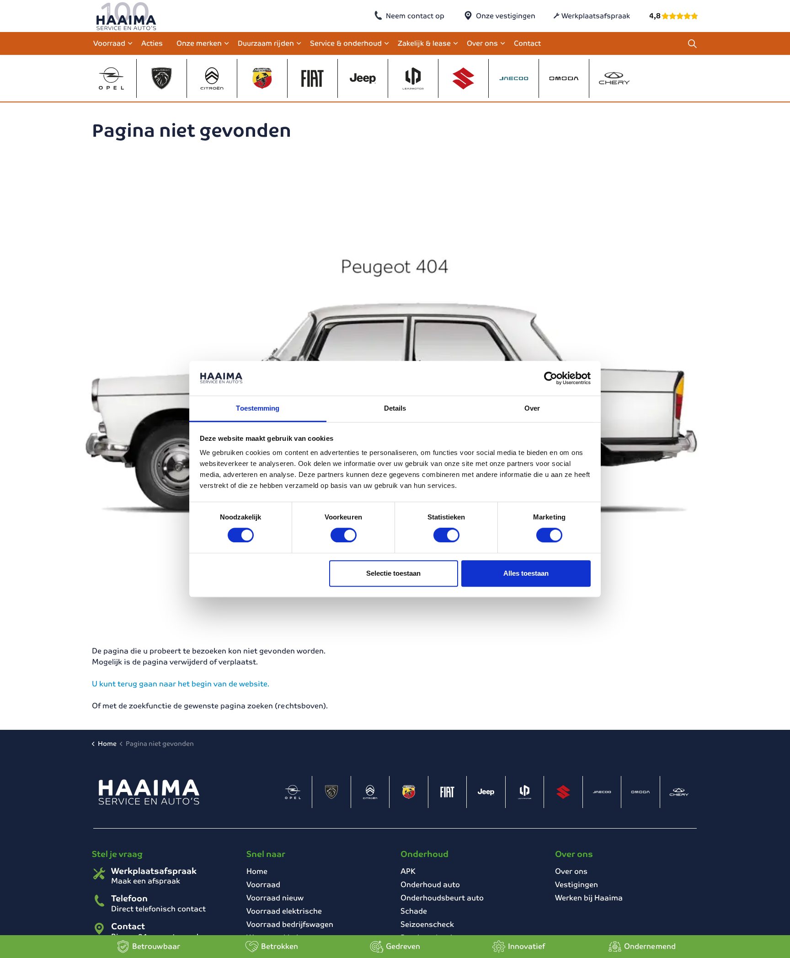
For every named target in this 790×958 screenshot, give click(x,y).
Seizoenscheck (427, 924)
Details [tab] (395, 408)
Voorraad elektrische (284, 911)
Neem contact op (415, 15)
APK (408, 871)
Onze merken (199, 43)
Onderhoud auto (430, 884)
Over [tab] (532, 408)
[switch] (344, 535)
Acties (152, 43)
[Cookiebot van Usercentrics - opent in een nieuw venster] (551, 378)
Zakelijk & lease (424, 43)
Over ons (482, 43)
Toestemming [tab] (257, 408)
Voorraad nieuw (275, 898)
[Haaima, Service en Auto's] (126, 16)
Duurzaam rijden (266, 43)
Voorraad (109, 43)
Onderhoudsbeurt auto (442, 898)
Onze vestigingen (505, 15)
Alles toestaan (526, 573)
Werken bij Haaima (589, 898)
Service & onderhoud (346, 43)
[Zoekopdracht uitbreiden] (692, 43)
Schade (413, 911)
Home (256, 871)
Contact (527, 43)
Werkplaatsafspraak (595, 15)
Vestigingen (576, 884)
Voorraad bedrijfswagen (289, 924)
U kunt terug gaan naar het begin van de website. (180, 684)
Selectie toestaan (393, 573)
